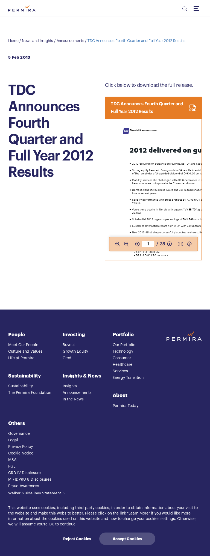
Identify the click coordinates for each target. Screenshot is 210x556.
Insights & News (82, 375)
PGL (11, 466)
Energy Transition (128, 378)
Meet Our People (23, 345)
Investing (74, 334)
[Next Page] (169, 244)
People (16, 334)
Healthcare (122, 365)
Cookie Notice (20, 453)
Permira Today (125, 406)
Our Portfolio (124, 345)
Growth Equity (75, 351)
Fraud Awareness (23, 486)
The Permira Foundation (29, 393)
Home (13, 41)
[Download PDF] (189, 244)
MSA (12, 460)
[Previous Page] (137, 244)
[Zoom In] (126, 244)
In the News (73, 399)
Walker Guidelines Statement (34, 493)
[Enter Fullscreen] (180, 244)
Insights (70, 386)
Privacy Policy (20, 447)
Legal (13, 440)
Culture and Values (25, 351)
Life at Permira (21, 358)
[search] (184, 9)
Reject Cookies (77, 539)
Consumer (122, 358)
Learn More (138, 513)
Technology (123, 351)
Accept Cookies (127, 539)
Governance (19, 434)
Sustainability (24, 375)
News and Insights (37, 41)
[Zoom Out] (117, 244)
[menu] (198, 8)
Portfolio (123, 334)
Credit (68, 358)
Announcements (70, 41)
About (120, 395)
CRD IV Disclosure (24, 473)
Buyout (69, 345)
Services (120, 371)
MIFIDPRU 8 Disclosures (29, 479)
